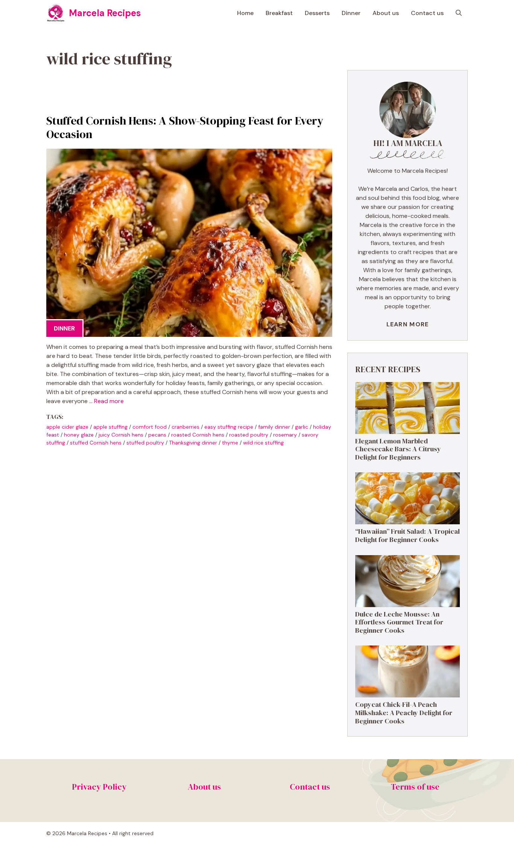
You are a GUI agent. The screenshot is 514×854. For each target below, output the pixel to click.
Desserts (317, 13)
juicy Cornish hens (121, 434)
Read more (109, 401)
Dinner (351, 13)
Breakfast (279, 13)
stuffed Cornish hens (96, 442)
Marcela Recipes (105, 13)
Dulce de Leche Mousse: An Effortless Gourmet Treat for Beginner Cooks (399, 622)
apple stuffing (110, 426)
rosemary (285, 434)
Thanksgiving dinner (193, 442)
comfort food (149, 426)
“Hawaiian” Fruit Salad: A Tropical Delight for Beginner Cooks (407, 535)
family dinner (274, 426)
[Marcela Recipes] (55, 13)
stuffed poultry (145, 442)
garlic (301, 426)
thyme (230, 442)
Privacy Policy (99, 786)
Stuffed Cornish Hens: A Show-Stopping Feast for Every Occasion (184, 127)
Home (245, 13)
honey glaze (79, 434)
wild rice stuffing (263, 442)
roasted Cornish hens (197, 434)
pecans (157, 434)
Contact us (427, 13)
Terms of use (415, 786)
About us (386, 13)
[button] (459, 13)
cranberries (185, 426)
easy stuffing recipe (228, 426)
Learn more (407, 324)
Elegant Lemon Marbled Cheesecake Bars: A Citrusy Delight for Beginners (398, 449)
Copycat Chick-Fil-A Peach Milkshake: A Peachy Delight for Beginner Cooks (403, 712)
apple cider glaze (67, 426)
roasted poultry (248, 434)
